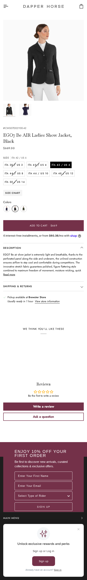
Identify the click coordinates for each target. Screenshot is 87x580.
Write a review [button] (43, 406)
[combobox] (42, 496)
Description (12, 248)
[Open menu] (9, 6)
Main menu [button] (11, 518)
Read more (9, 274)
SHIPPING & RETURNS (17, 286)
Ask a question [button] (43, 416)
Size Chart (12, 193)
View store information (47, 301)
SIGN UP (43, 507)
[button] (6, 208)
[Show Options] (69, 496)
